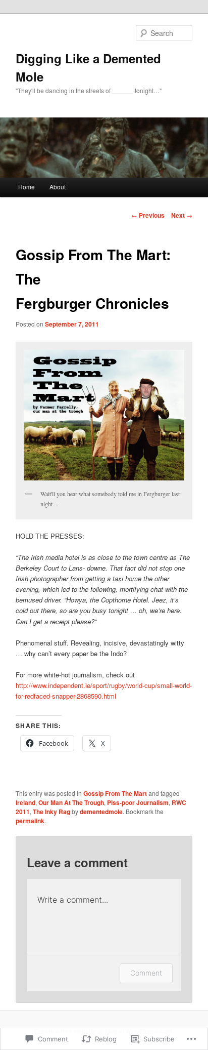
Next (181, 215)
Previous (148, 215)
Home (26, 186)
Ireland (25, 802)
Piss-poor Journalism (138, 802)
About (57, 186)
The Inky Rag (51, 811)
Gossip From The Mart (115, 793)
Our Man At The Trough (71, 802)
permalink (30, 820)
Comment (146, 972)
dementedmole (101, 811)
